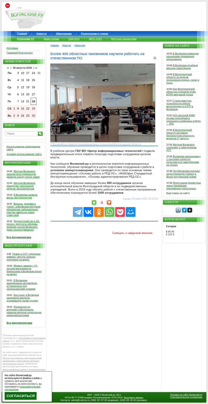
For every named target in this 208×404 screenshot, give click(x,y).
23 (27, 115)
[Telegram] (78, 212)
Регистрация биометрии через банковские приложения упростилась (183, 185)
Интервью (12, 48)
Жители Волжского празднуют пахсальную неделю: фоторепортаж (20, 186)
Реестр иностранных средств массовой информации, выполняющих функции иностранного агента (22, 361)
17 (27, 73)
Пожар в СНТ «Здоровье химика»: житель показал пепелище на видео (23, 257)
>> (36, 68)
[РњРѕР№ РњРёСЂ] (130, 212)
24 (33, 73)
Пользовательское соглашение (186, 397)
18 (27, 80)
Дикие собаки (51, 39)
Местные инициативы (123, 39)
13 (22, 94)
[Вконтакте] (178, 211)
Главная (22, 33)
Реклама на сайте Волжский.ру (186, 394)
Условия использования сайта (24, 154)
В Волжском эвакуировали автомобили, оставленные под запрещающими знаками (22, 284)
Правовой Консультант (19, 52)
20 (27, 94)
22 (27, 108)
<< (8, 68)
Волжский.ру (108, 395)
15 (22, 108)
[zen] (189, 211)
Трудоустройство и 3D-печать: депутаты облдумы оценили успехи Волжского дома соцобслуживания (23, 225)
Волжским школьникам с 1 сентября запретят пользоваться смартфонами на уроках (183, 160)
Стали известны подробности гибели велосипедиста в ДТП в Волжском (179, 105)
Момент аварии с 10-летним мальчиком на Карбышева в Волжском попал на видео (24, 270)
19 (27, 87)
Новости (41, 33)
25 (33, 80)
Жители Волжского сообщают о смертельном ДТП (181, 147)
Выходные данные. (134, 397)
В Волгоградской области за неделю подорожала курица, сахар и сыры (182, 78)
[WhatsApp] (109, 212)
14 (22, 101)
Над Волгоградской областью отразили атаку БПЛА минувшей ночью (181, 92)
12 (22, 87)
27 (33, 94)
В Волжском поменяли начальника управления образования (182, 56)
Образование (64, 33)
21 (27, 101)
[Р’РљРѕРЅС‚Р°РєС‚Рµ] (88, 212)
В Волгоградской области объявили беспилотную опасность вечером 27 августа (180, 134)
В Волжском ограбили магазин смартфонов (182, 67)
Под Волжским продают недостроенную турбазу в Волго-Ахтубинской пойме (183, 174)
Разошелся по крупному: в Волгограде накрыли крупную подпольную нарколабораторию (23, 311)
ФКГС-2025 (95, 39)
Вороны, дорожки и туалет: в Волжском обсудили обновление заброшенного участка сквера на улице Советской (23, 209)
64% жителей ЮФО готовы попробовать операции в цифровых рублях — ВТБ (183, 119)
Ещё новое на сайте (178, 193)
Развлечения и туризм (94, 33)
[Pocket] (120, 212)
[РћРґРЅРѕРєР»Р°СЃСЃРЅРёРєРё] (99, 212)
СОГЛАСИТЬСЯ (20, 396)
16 (22, 115)
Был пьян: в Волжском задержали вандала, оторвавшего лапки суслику (22, 298)
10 (22, 73)
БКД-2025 (74, 39)
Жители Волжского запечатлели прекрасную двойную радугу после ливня (23, 174)
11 (22, 80)
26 (33, 87)
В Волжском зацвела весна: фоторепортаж (21, 196)
